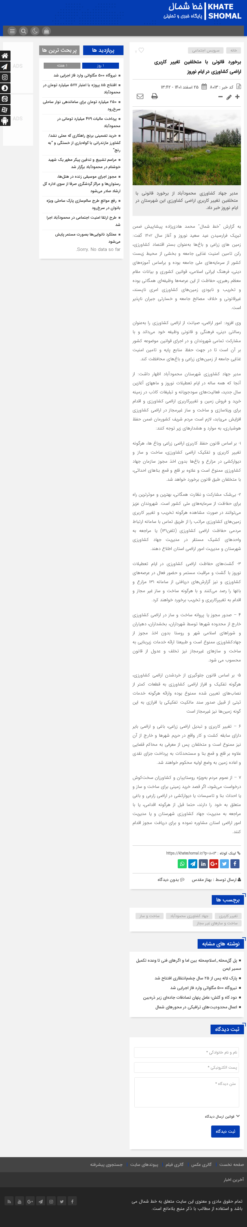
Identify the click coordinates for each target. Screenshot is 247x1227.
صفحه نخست (231, 1164)
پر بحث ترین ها (59, 50)
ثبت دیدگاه (225, 1131)
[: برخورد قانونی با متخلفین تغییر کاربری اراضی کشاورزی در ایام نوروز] (140, 96)
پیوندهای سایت (144, 1164)
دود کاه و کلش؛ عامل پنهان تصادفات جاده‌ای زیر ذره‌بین (190, 997)
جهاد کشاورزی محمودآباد (189, 916)
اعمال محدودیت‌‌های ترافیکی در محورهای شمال (196, 1007)
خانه (233, 50)
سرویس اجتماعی (206, 50)
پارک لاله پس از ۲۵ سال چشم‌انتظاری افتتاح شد (196, 978)
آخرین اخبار (234, 1179)
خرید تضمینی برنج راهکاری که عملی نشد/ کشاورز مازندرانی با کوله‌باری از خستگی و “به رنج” (84, 143)
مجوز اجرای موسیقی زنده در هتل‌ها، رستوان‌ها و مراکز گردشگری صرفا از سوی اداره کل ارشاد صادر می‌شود (81, 183)
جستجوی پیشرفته (106, 1164)
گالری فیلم (175, 1164)
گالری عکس (201, 1164)
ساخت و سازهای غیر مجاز (217, 923)
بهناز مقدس (202, 879)
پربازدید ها (103, 50)
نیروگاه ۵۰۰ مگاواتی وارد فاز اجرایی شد (203, 988)
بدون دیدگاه (168, 879)
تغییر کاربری (228, 916)
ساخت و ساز (150, 916)
